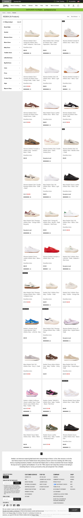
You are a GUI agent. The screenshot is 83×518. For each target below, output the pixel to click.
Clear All (19, 22)
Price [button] (5, 73)
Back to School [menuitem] (55, 5)
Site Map (27, 496)
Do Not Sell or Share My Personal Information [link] (59, 499)
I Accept (74, 510)
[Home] (5, 5)
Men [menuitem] (36, 5)
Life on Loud (43, 477)
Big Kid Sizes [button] (7, 63)
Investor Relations (58, 496)
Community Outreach (58, 479)
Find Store (17, 499)
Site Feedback (28, 494)
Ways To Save (43, 484)
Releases (72, 489)
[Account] (73, 5)
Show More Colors (27, 47)
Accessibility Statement (59, 489)
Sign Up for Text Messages (10, 480)
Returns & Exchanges (30, 484)
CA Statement (56, 491)
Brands (72, 477)
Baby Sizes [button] (7, 47)
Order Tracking (60, 1)
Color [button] (5, 68)
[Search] (64, 5)
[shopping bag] (78, 5)
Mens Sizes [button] (7, 42)
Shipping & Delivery (30, 486)
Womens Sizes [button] (8, 37)
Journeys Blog (43, 482)
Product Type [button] (8, 78)
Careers (55, 477)
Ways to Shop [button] (8, 88)
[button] (78, 1)
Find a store (6, 496)
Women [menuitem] (31, 5)
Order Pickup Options (30, 489)
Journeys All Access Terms (60, 494)
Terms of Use (56, 486)
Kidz (71, 484)
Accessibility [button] (72, 1)
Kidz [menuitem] (41, 5)
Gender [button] (6, 32)
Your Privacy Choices (61, 484)
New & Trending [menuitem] (15, 5)
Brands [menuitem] (24, 5)
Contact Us (28, 477)
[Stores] (69, 5)
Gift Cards (42, 489)
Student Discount (44, 486)
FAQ (26, 479)
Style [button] (5, 83)
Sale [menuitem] (47, 5)
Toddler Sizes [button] (8, 52)
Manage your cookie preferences (11, 511)
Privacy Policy (57, 482)
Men (71, 482)
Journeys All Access (45, 479)
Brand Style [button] (7, 27)
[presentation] (15, 5)
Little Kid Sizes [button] (8, 57)
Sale (71, 486)
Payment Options (29, 491)
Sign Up (6, 477)
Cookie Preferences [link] (58, 503)
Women (72, 479)
